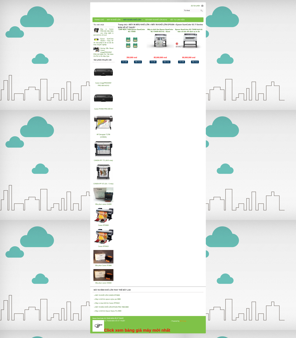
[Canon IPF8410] (103, 244)
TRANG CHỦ (99, 20)
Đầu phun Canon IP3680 (103, 265)
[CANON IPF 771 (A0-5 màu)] (103, 158)
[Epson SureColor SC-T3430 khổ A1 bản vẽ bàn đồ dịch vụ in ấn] (188, 42)
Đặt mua (138, 62)
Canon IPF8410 (103, 246)
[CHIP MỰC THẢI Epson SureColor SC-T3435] (131, 42)
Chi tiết (124, 62)
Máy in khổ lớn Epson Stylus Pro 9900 (107, 311)
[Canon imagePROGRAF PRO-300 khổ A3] (103, 80)
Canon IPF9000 (103, 225)
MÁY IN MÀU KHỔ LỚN (132, 20)
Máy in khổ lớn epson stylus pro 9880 (107, 299)
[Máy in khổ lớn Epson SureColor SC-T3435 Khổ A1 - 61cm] (160, 42)
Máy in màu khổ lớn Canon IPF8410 (107, 303)
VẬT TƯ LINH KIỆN (177, 20)
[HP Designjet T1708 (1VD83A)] (103, 132)
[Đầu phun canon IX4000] (103, 202)
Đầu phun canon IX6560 (103, 283)
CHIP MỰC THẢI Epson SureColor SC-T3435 (132, 30)
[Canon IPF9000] (103, 223)
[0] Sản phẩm (195, 6)
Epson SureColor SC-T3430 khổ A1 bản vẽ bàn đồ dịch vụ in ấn (188, 30)
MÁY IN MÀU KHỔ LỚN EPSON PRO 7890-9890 (111, 307)
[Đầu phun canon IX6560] (103, 280)
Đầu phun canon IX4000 (103, 204)
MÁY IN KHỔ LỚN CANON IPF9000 (107, 295)
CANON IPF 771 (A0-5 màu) (103, 160)
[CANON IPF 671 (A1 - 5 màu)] (103, 181)
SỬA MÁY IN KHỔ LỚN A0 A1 (156, 20)
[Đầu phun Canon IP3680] (103, 263)
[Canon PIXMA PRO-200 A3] (103, 106)
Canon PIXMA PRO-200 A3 (103, 109)
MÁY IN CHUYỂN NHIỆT (104, 24)
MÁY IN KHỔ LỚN (113, 20)
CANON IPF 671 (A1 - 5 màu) (103, 184)
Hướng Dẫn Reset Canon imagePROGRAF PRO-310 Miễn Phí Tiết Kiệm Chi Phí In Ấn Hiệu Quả (103, 52)
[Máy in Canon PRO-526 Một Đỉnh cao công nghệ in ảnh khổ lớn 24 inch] (96, 30)
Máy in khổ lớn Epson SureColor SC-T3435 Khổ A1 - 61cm (160, 30)
